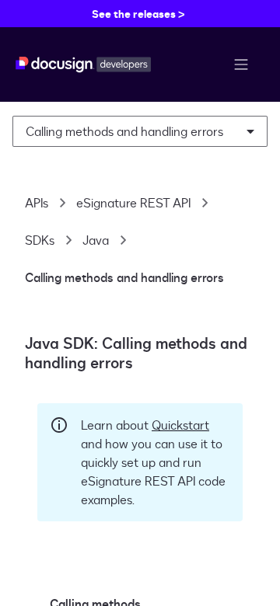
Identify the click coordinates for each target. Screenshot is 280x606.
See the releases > (138, 13)
